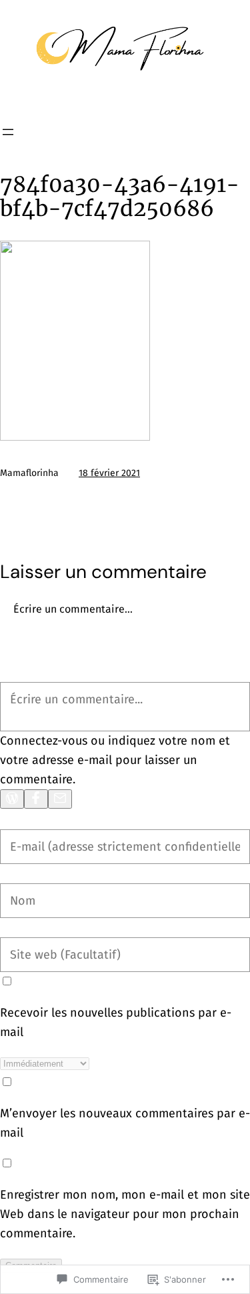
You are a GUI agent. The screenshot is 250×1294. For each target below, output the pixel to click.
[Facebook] (36, 799)
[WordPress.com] (12, 799)
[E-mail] (60, 799)
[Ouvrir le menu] (8, 132)
